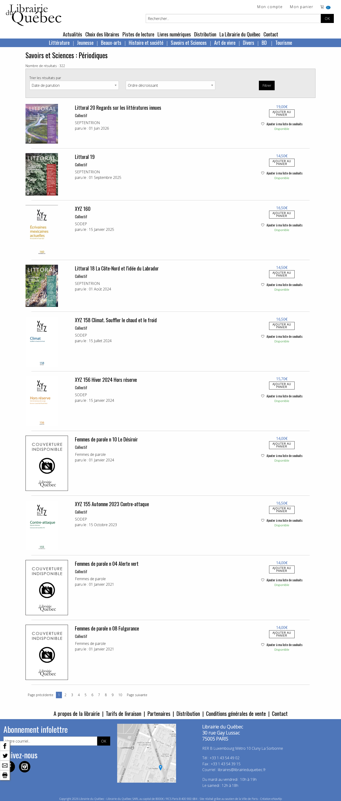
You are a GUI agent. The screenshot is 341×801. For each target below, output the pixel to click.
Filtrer (267, 85)
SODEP (81, 223)
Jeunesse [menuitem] (85, 42)
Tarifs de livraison (123, 713)
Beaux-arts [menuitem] (111, 42)
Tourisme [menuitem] (283, 42)
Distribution (205, 34)
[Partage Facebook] (5, 745)
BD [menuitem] (265, 42)
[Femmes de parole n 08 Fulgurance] (47, 652)
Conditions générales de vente (236, 713)
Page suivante (137, 695)
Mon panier (301, 7)
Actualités (72, 34)
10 (120, 695)
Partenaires (158, 713)
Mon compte (270, 7)
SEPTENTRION (87, 122)
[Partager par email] (5, 765)
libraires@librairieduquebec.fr (242, 769)
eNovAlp (276, 799)
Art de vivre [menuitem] (224, 42)
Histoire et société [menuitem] (146, 42)
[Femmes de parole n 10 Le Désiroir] (47, 463)
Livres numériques (174, 34)
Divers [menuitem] (248, 42)
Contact (271, 34)
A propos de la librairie (77, 713)
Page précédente (40, 695)
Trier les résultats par (45, 78)
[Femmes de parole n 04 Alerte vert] (47, 587)
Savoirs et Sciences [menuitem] (189, 42)
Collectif (81, 115)
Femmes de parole (90, 454)
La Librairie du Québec (239, 34)
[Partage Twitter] (5, 755)
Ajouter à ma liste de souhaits (284, 123)
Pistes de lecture (138, 34)
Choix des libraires (102, 34)
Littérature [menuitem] (59, 42)
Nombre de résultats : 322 (45, 66)
